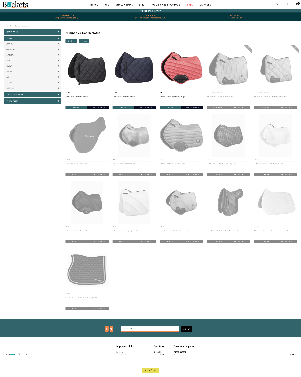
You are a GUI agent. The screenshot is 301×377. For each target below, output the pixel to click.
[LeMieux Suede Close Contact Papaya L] (181, 68)
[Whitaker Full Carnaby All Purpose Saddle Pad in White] (275, 202)
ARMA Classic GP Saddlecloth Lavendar (220, 97)
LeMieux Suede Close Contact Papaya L (173, 97)
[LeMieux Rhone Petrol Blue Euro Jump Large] (228, 135)
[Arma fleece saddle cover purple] (87, 135)
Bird (142, 5)
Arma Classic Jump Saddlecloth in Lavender (174, 231)
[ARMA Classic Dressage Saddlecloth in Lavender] (275, 68)
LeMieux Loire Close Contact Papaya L (172, 164)
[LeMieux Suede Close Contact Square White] (275, 135)
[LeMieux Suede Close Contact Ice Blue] (134, 135)
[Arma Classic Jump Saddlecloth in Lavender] (181, 202)
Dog (107, 5)
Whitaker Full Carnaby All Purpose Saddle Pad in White (272, 231)
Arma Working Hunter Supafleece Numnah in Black (224, 231)
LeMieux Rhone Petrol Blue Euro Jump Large (221, 164)
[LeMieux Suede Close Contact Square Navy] (87, 202)
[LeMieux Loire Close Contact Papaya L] (181, 135)
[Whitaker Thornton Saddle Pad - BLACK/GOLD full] (87, 269)
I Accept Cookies (150, 370)
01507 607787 (180, 352)
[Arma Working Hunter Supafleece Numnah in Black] (228, 202)
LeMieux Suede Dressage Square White (126, 231)
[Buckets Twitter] (111, 329)
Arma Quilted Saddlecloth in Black (76, 97)
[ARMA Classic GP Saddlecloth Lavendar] (228, 68)
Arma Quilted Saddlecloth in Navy (124, 97)
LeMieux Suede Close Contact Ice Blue (125, 164)
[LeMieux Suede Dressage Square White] (134, 202)
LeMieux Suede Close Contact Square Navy (79, 231)
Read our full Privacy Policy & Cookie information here (150, 364)
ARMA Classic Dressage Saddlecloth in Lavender (270, 97)
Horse (94, 5)
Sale (190, 4)
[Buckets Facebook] (107, 329)
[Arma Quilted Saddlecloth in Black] (87, 68)
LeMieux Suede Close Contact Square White (268, 164)
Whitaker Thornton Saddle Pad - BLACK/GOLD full (81, 298)
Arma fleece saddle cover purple (76, 164)
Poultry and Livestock (165, 5)
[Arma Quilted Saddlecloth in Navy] (134, 68)
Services (205, 5)
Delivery (119, 352)
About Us (158, 352)
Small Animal (124, 5)
